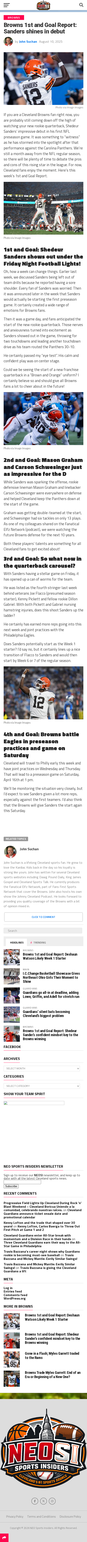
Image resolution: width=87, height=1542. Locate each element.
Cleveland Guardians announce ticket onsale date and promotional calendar (43, 1213)
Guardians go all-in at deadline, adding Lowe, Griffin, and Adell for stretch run (51, 994)
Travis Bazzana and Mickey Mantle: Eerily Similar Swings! (40, 1257)
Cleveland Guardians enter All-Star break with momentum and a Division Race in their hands (37, 1237)
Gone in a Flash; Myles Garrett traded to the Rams (52, 1355)
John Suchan (28, 41)
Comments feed (15, 1294)
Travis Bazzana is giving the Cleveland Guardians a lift (40, 1269)
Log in (8, 1287)
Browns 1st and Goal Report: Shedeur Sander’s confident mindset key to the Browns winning (50, 1035)
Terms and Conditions (41, 1516)
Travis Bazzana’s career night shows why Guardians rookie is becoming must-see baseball (42, 1253)
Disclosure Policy (70, 1516)
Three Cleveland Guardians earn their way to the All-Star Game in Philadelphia (42, 1244)
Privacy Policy (14, 1516)
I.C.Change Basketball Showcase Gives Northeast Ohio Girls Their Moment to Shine (51, 977)
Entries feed (13, 1291)
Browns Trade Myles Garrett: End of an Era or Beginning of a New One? (52, 1374)
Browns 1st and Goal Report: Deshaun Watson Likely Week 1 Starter (50, 956)
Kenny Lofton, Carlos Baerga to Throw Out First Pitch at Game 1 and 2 (42, 1228)
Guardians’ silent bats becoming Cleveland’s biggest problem (46, 1014)
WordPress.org (15, 1298)
